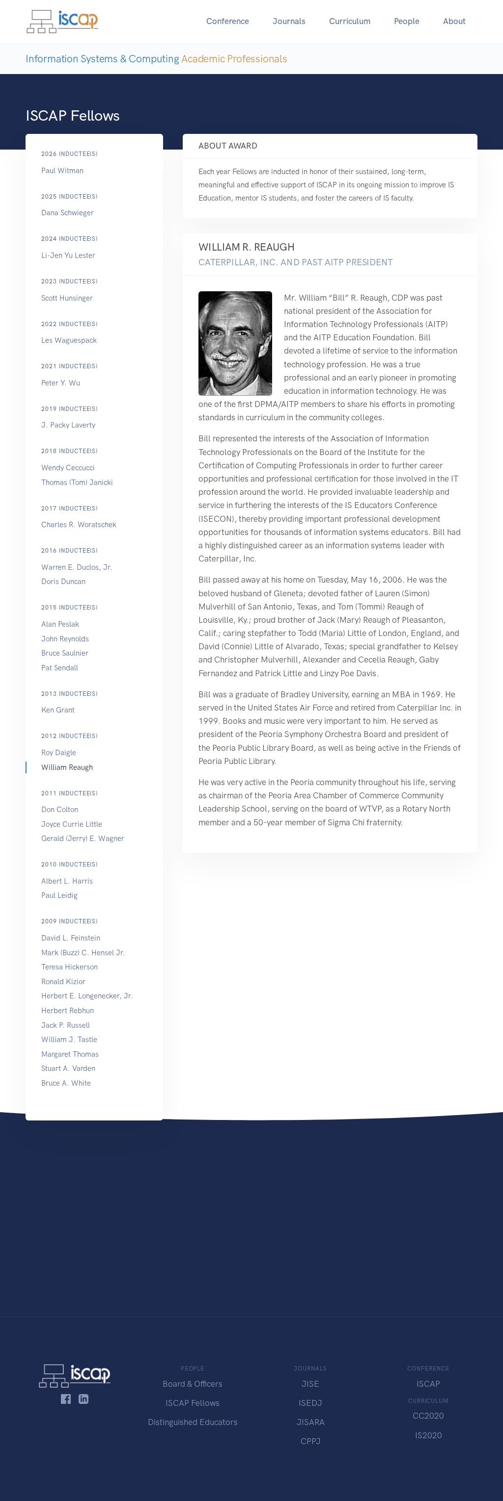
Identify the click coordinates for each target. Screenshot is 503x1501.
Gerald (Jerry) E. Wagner (82, 838)
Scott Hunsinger (67, 298)
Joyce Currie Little (71, 824)
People (406, 21)
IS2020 (428, 1435)
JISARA (311, 1422)
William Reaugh (67, 767)
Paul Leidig (59, 895)
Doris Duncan (63, 581)
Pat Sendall (59, 667)
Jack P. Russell (65, 1025)
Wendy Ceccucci (68, 467)
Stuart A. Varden (68, 1068)
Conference (227, 21)
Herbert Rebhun (67, 1010)
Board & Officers (193, 1384)
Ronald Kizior (63, 981)
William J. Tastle (69, 1039)
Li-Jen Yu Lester (68, 255)
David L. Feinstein (70, 938)
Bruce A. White (66, 1083)
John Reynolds (65, 639)
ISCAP (428, 1384)
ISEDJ (310, 1403)
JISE (310, 1384)
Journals (289, 21)
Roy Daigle (58, 752)
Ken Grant (58, 710)
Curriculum (349, 21)
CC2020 (428, 1416)
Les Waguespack (69, 340)
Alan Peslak (60, 624)
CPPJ (311, 1441)
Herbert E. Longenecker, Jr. (87, 996)
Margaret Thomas (70, 1054)
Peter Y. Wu (60, 383)
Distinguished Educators (193, 1422)
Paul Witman (62, 170)
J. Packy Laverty (68, 425)
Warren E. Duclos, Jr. (76, 567)
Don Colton (59, 809)
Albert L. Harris (67, 881)
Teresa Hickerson (69, 967)
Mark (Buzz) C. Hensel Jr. (83, 952)
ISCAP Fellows (193, 1403)
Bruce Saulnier (64, 653)
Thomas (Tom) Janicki (77, 482)
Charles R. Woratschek (78, 524)
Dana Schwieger (67, 212)
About (454, 21)
